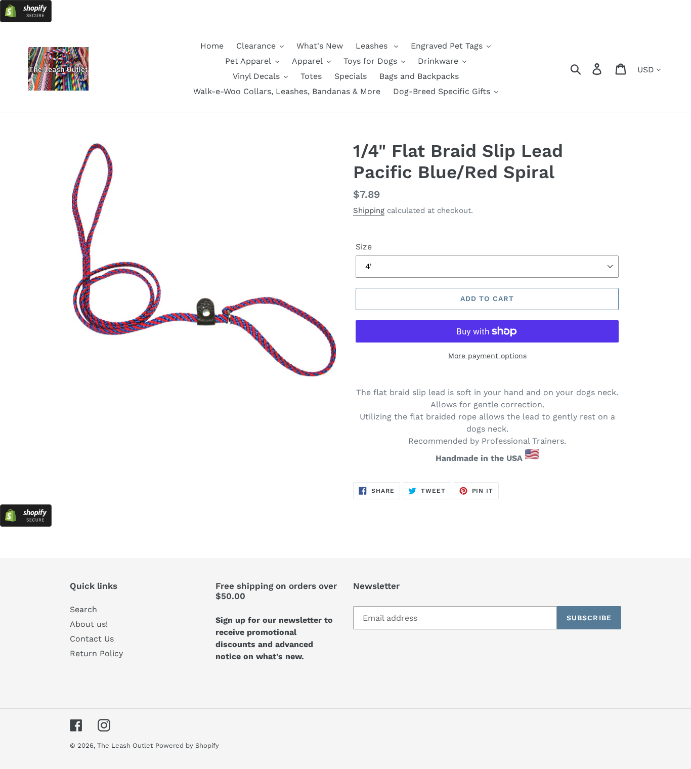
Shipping (368, 210)
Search (83, 609)
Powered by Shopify (187, 745)
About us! (89, 624)
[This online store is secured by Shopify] (26, 19)
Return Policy (96, 653)
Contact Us (92, 639)
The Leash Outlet (125, 745)
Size (364, 246)
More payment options (487, 356)
